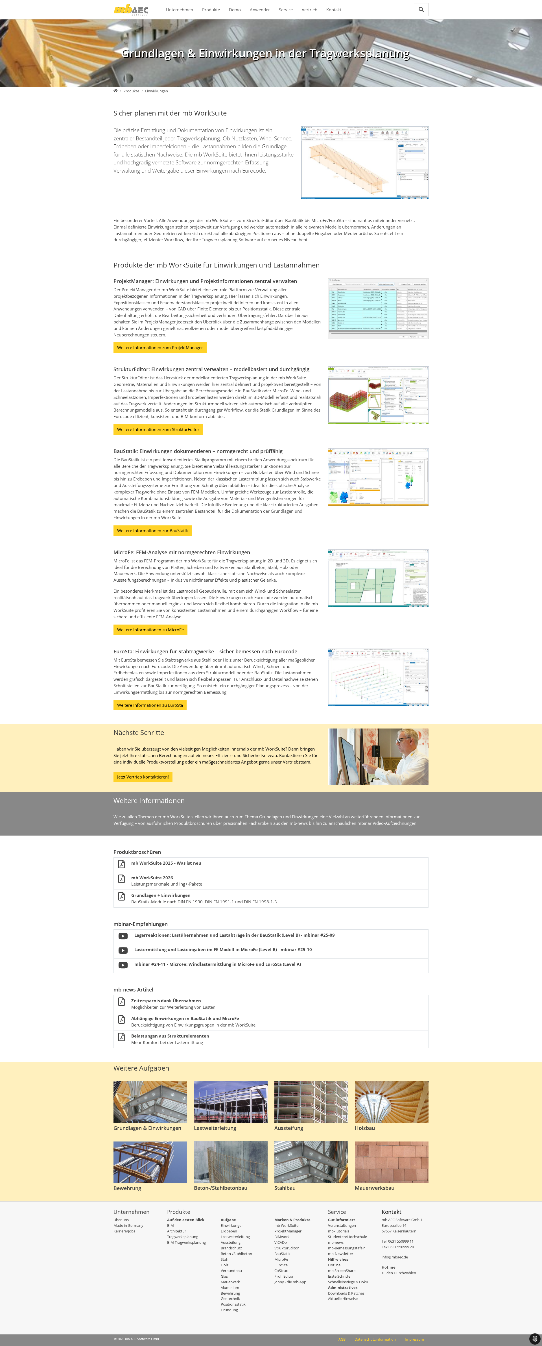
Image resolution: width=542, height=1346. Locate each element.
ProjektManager (287, 1231)
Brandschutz (231, 1248)
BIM (170, 1225)
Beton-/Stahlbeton (236, 1253)
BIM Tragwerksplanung (186, 1242)
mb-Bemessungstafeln (347, 1248)
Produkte (211, 9)
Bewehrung (230, 1293)
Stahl (225, 1259)
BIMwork (282, 1236)
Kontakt (333, 9)
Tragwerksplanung (182, 1236)
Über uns (121, 1219)
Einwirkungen (232, 1225)
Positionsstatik (233, 1304)
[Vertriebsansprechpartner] (378, 757)
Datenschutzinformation (375, 1339)
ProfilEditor (284, 1276)
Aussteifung (231, 1242)
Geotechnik (230, 1298)
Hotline (334, 1264)
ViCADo (280, 1242)
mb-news (336, 1242)
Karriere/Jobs (124, 1231)
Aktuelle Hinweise (343, 1298)
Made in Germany (128, 1225)
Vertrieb (309, 9)
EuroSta (281, 1264)
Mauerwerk (230, 1281)
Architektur (176, 1231)
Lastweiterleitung (235, 1236)
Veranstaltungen (342, 1225)
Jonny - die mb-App (290, 1281)
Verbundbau (231, 1270)
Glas (224, 1276)
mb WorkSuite (286, 1225)
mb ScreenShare (341, 1270)
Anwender (260, 9)
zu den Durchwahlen (399, 1272)
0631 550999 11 (401, 1241)
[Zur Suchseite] (421, 9)
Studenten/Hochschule (347, 1236)
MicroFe (281, 1259)
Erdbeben (229, 1231)
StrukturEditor (286, 1248)
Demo (235, 9)
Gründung (229, 1309)
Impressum (414, 1339)
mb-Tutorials (338, 1231)
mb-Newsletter (340, 1253)
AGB (342, 1339)
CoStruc (281, 1270)
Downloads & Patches (346, 1293)
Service (286, 9)
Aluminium (230, 1287)
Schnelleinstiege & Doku (348, 1281)
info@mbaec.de (395, 1257)
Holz (224, 1264)
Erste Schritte (339, 1276)
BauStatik (282, 1253)
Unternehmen (179, 9)
